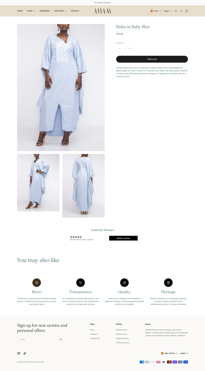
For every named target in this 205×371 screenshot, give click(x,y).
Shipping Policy (122, 338)
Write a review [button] (123, 238)
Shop (30, 11)
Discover (59, 11)
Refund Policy (121, 334)
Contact (75, 11)
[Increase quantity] (129, 48)
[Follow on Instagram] (18, 353)
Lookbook (45, 11)
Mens (92, 330)
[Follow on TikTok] (24, 353)
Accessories (95, 338)
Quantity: (120, 43)
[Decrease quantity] (119, 48)
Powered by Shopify (37, 362)
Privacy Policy (121, 330)
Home (20, 11)
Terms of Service (122, 342)
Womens (94, 334)
